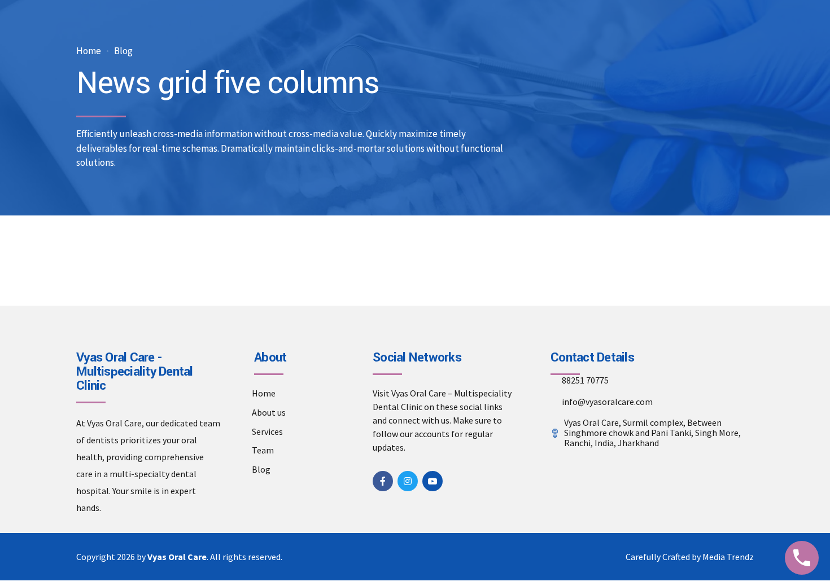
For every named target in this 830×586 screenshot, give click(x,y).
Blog (123, 51)
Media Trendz (728, 556)
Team (263, 450)
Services (267, 431)
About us (269, 412)
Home (88, 51)
